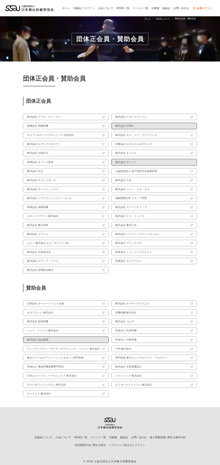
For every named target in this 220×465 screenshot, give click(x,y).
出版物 (155, 8)
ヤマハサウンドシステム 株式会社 (46, 384)
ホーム (66, 8)
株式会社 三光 (123, 180)
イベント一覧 (140, 8)
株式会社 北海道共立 (39, 252)
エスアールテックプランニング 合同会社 (50, 135)
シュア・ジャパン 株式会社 (43, 330)
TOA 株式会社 (123, 348)
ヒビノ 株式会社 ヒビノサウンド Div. (48, 243)
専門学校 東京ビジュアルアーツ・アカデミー (141, 357)
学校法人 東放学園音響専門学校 (45, 366)
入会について (105, 8)
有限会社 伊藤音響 (37, 125)
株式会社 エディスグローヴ (43, 144)
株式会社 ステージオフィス (131, 207)
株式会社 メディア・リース (43, 261)
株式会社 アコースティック (131, 116)
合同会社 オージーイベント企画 (45, 303)
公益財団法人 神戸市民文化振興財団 (136, 171)
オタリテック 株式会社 (40, 312)
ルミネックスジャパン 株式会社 (133, 384)
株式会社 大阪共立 (37, 153)
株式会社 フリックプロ (128, 243)
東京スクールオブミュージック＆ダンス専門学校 (55, 357)
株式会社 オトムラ (126, 153)
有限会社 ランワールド (128, 261)
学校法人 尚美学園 (126, 330)
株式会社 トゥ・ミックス (129, 216)
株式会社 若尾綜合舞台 (40, 270)
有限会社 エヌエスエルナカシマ (133, 144)
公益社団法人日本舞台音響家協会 (115, 461)
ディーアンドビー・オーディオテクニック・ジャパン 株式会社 (63, 348)
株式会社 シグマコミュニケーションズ (49, 198)
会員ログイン (204, 8)
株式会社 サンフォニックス (43, 189)
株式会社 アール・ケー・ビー (44, 116)
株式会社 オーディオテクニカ (132, 303)
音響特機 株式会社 (126, 312)
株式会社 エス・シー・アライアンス (136, 135)
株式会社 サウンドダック (41, 180)
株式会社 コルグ (124, 321)
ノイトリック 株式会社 (128, 375)
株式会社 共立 (35, 171)
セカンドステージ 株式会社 (43, 216)
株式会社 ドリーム (37, 234)
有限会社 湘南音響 (37, 207)
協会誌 (166, 8)
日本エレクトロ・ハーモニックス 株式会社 (52, 375)
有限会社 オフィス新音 (40, 162)
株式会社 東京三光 (126, 225)
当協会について (82, 8)
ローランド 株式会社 (39, 393)
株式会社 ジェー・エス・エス (132, 189)
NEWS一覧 (122, 8)
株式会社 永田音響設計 (128, 366)
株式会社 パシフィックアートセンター (137, 234)
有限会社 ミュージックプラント (133, 252)
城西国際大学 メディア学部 (131, 198)
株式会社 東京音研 (37, 225)
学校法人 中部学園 (126, 339)
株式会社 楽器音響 (37, 321)
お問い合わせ (181, 8)
